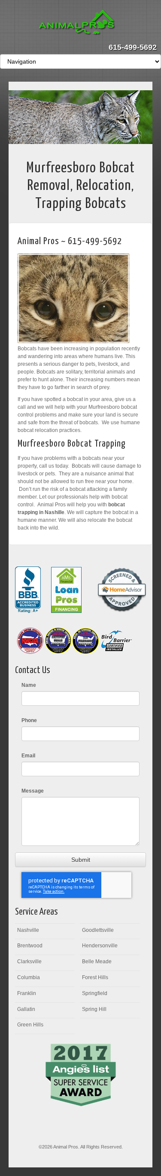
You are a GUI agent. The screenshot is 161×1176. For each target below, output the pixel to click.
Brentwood (30, 946)
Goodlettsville (98, 930)
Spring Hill (94, 1009)
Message (32, 791)
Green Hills (30, 1025)
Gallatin (26, 1009)
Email (28, 756)
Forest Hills (95, 977)
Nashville (28, 930)
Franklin (26, 993)
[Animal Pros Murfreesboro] (80, 23)
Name (28, 685)
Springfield (94, 993)
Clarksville (29, 962)
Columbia (28, 977)
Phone (29, 720)
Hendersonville (100, 946)
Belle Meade (97, 962)
